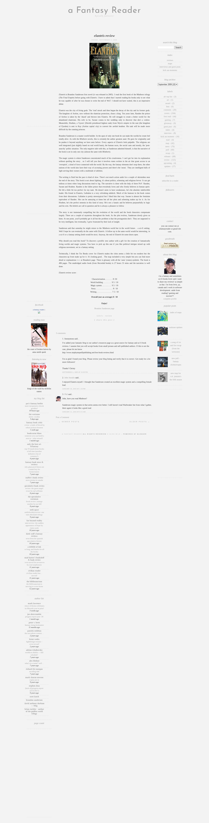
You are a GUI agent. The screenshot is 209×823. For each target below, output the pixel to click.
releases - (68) (170, 156)
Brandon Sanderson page (104, 308)
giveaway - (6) (170, 123)
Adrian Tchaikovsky (34, 650)
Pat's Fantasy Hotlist (34, 403)
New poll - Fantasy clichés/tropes (175, 361)
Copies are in (34, 680)
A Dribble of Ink (34, 547)
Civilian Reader (34, 571)
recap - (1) (170, 153)
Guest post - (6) (170, 127)
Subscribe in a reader (170, 181)
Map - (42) (170, 143)
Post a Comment (62, 417)
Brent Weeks (34, 639)
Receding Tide (34, 671)
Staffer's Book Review (34, 478)
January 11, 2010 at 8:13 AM (74, 412)
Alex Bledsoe (34, 661)
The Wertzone (34, 414)
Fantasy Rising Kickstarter (34, 625)
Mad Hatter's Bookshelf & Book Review (34, 559)
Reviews (170, 60)
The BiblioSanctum (34, 581)
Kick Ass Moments (170, 70)
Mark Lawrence (34, 603)
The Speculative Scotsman (34, 498)
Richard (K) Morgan (34, 669)
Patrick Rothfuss (34, 631)
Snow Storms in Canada (34, 480)
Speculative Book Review (34, 486)
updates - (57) (170, 166)
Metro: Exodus (34, 417)
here (78, 260)
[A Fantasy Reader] (39, 313)
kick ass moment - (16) (170, 137)
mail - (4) (170, 140)
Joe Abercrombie (34, 614)
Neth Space (34, 510)
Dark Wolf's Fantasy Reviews (34, 535)
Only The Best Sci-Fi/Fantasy (34, 445)
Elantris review (104, 36)
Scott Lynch (34, 697)
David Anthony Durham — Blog (34, 704)
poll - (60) (170, 150)
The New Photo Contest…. (34, 633)
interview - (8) (170, 133)
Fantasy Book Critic (34, 423)
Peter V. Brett (34, 623)
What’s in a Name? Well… (34, 663)
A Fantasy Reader (38, 310)
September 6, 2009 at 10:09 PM (75, 372)
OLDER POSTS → (140, 422)
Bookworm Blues (34, 433)
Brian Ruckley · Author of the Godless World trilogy (34, 711)
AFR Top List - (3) (170, 97)
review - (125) (170, 160)
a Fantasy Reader (104, 10)
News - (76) (170, 146)
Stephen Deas (34, 686)
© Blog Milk (114, 434)
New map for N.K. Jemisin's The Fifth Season (176, 376)
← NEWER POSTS (69, 422)
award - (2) (169, 103)
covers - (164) (170, 113)
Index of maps (175, 312)
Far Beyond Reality (34, 521)
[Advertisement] (39, 81)
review (108, 316)
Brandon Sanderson (34, 700)
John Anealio (69, 378)
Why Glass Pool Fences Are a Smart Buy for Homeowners (34, 469)
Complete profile (170, 299)
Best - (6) (170, 107)
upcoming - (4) (170, 163)
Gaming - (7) (170, 120)
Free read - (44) (170, 117)
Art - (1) (170, 100)
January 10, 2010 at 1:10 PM (73, 389)
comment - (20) (170, 110)
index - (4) (170, 130)
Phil (66, 394)
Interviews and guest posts (170, 67)
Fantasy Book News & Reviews (34, 463)
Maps (170, 64)
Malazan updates (175, 327)
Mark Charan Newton (34, 677)
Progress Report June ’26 (34, 617)
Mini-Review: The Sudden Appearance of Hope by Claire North (34, 525)
